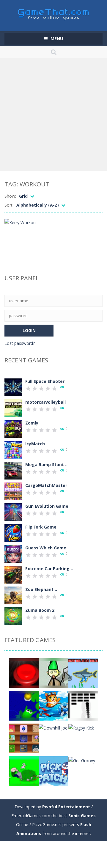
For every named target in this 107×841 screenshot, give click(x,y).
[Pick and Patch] (53, 771)
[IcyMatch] (13, 449)
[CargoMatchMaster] (13, 491)
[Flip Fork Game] (13, 532)
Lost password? (19, 343)
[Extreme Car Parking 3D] (13, 574)
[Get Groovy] (81, 760)
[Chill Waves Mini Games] (24, 738)
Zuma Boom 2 (39, 610)
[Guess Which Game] (13, 553)
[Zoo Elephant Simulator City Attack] (13, 595)
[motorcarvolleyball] (13, 408)
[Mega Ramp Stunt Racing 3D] (13, 470)
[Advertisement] (53, 114)
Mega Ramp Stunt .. (46, 464)
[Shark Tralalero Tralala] (83, 672)
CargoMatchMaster (46, 485)
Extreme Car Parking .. (49, 568)
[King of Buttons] (24, 672)
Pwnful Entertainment (66, 806)
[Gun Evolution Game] (13, 512)
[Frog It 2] (24, 705)
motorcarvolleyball (45, 402)
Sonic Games (82, 815)
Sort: (8, 205)
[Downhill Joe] (53, 727)
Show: (10, 196)
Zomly (31, 423)
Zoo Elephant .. (41, 589)
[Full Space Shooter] (13, 387)
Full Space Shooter (44, 381)
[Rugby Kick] (81, 727)
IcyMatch (35, 444)
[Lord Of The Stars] (53, 672)
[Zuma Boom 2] (13, 616)
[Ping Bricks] (83, 705)
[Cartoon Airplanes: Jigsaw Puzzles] (53, 705)
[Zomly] (13, 428)
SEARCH (53, 52)
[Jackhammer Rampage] (24, 771)
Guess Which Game (45, 548)
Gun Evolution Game (46, 506)
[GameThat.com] (53, 13)
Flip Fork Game (40, 527)
